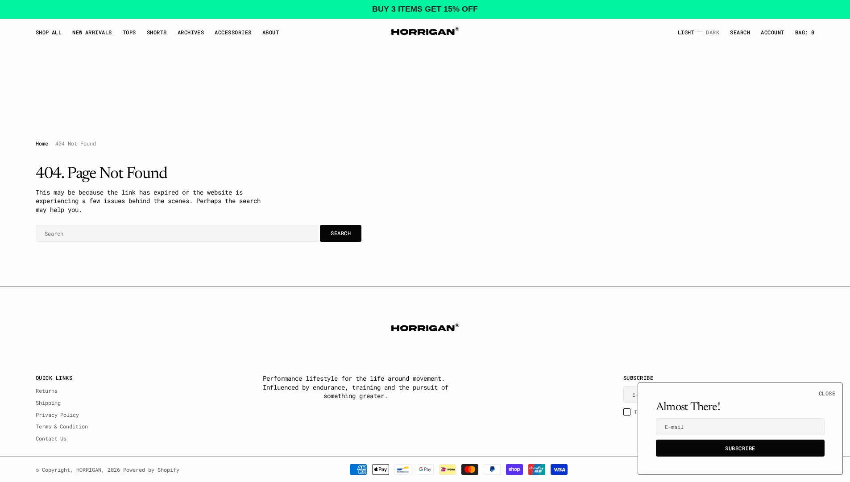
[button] (772, 32)
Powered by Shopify (151, 469)
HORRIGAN (88, 469)
